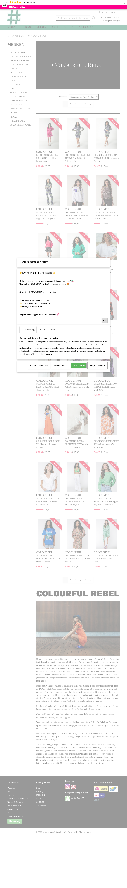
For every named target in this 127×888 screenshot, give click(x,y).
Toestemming (28, 329)
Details (42, 329)
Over (52, 329)
